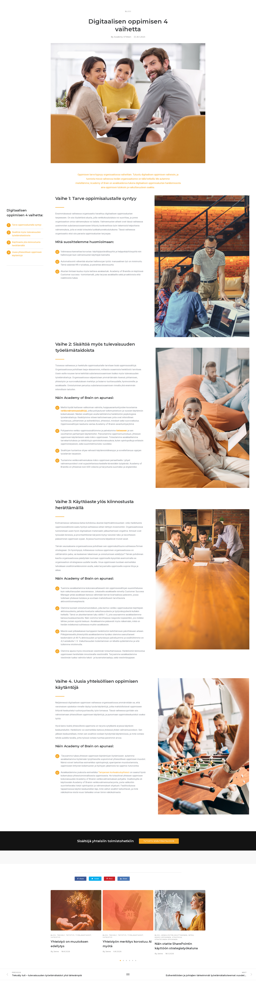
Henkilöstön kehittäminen (174, 935)
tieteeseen (121, 430)
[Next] (211, 924)
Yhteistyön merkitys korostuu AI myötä (127, 944)
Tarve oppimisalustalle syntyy (26, 224)
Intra (191, 935)
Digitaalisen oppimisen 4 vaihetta (128, 25)
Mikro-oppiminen (163, 937)
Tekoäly (61, 935)
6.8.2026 (117, 951)
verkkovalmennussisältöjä (74, 410)
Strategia (177, 937)
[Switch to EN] (128, 983)
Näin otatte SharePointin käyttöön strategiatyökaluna (176, 946)
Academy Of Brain (122, 37)
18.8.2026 (65, 951)
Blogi (128, 11)
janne (56, 951)
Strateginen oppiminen (166, 939)
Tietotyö (70, 935)
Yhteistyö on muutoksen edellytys (69, 944)
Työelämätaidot (83, 935)
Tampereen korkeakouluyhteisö (113, 772)
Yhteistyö (55, 937)
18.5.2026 (169, 953)
